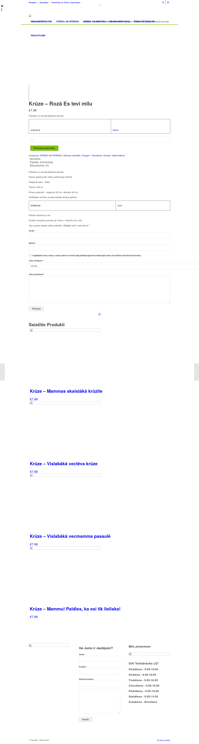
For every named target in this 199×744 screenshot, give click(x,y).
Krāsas (35, 130)
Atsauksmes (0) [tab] (39, 165)
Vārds (32, 230)
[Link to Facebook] (163, 2)
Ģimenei (107, 155)
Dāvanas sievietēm (72, 155)
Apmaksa (44, 2)
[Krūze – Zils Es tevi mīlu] (196, 372)
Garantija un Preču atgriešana (66, 2)
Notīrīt (115, 130)
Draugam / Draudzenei (92, 155)
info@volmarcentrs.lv (149, 1)
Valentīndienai (118, 155)
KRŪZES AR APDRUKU (51, 155)
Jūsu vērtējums (36, 260)
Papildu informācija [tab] (41, 162)
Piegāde (32, 2)
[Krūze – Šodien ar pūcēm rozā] (2, 372)
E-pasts (83, 666)
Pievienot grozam (44, 148)
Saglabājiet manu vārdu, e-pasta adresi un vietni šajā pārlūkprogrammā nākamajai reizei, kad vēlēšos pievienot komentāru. (86, 255)
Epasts (32, 243)
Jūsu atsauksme (37, 274)
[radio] (116, 123)
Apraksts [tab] (35, 158)
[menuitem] (33, 2)
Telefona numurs (86, 679)
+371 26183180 (128, 1)
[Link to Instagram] (168, 2)
